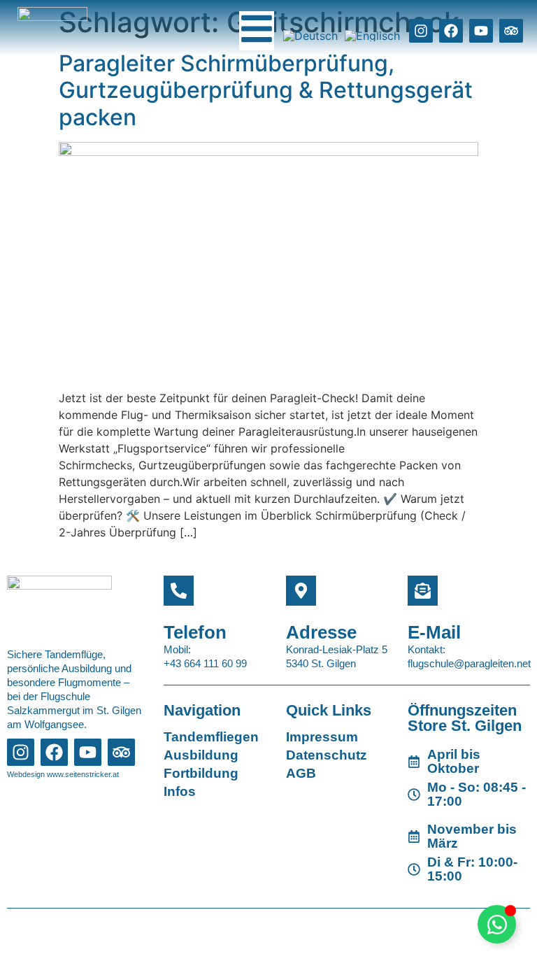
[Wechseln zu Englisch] (372, 35)
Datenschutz (326, 755)
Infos (180, 791)
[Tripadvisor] (511, 31)
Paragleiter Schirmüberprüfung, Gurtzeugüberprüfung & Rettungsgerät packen (266, 90)
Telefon (195, 632)
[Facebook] (451, 31)
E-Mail (434, 632)
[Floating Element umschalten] (497, 924)
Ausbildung (201, 755)
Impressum (322, 736)
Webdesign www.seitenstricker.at (63, 774)
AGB (301, 773)
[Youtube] (481, 31)
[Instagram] (421, 31)
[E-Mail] (423, 591)
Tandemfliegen (211, 736)
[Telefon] (179, 591)
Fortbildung (201, 773)
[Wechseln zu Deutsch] (310, 35)
